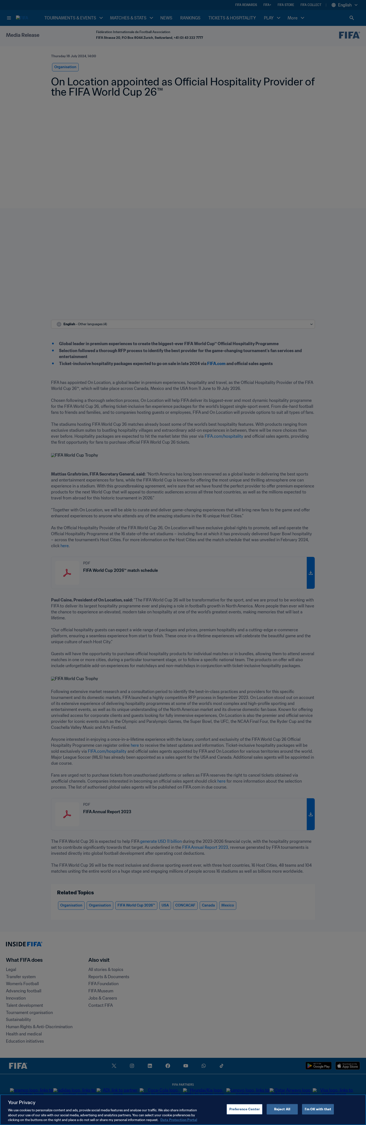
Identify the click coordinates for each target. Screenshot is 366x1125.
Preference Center (244, 1109)
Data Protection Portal (178, 1120)
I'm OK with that (318, 1109)
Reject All (282, 1109)
